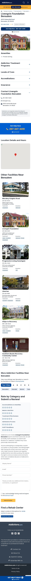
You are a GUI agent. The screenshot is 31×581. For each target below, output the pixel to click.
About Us (16, 553)
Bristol (22, 389)
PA (9, 21)
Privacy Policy (15, 571)
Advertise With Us (16, 561)
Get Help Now (7, 7)
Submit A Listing (16, 557)
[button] (15, 155)
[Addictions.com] (1, 11)
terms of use (9, 495)
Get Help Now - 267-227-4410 (15, 29)
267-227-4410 (17, 129)
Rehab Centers (8, 11)
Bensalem (26, 11)
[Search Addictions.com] (23, 2)
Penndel (14, 389)
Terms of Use (15, 568)
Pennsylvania (18, 11)
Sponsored (25, 7)
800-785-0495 (16, 7)
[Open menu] (28, 2)
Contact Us (16, 549)
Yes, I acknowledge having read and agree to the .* (15, 494)
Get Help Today (14, 577)
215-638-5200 (5, 24)
